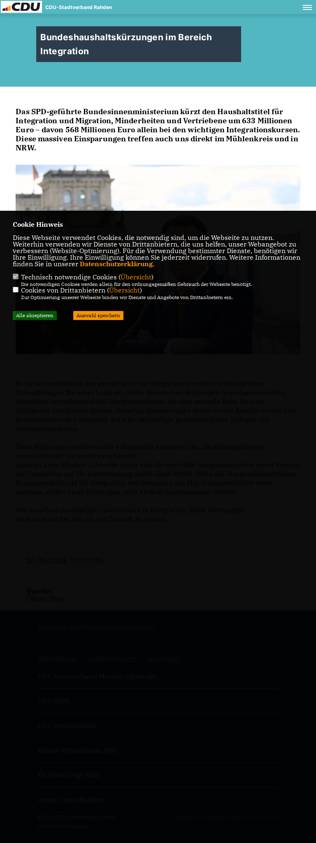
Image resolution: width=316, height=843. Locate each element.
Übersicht (136, 277)
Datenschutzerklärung (116, 264)
